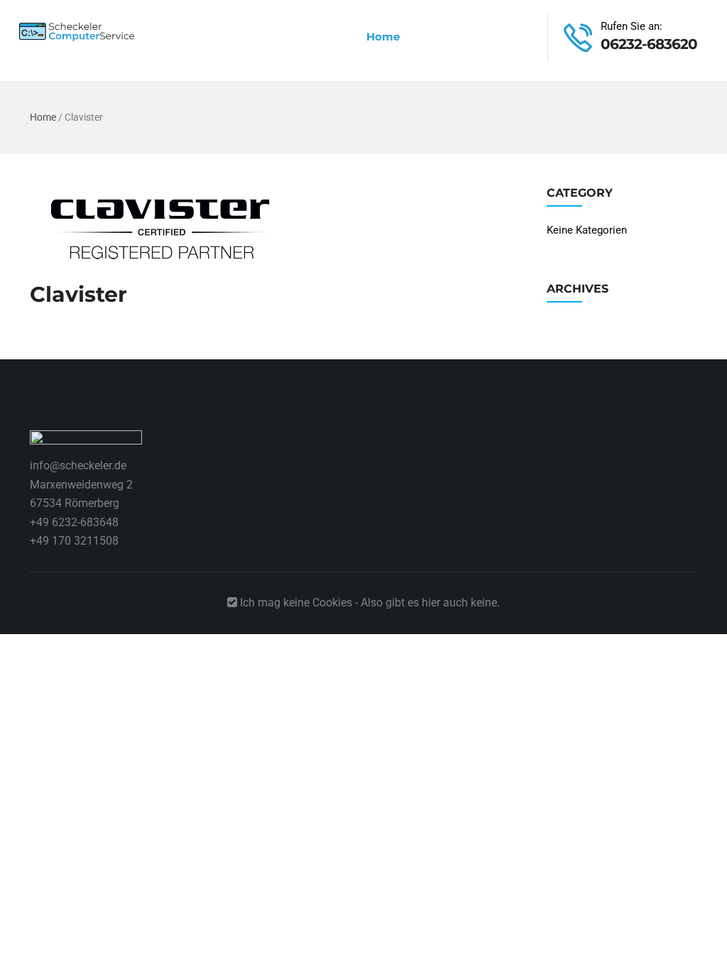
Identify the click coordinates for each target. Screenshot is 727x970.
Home (383, 36)
